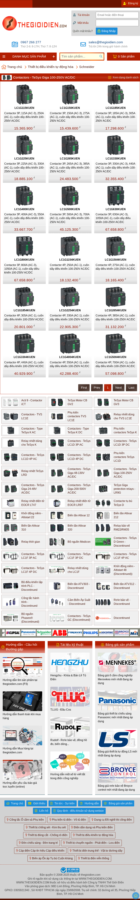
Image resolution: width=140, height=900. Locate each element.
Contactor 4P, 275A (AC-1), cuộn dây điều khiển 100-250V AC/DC (115, 267)
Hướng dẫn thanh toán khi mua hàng (22, 716)
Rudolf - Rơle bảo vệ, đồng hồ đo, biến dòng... (68, 742)
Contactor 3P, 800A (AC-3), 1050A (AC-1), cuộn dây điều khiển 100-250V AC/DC (21, 269)
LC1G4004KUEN (70, 357)
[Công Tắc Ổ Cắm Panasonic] (18, 632)
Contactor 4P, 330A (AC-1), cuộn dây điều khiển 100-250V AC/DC (69, 317)
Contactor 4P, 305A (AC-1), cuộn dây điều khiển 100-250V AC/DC (24, 317)
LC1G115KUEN (24, 107)
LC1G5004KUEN (115, 357)
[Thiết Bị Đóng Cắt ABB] (50, 632)
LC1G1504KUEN (115, 259)
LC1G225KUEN (24, 158)
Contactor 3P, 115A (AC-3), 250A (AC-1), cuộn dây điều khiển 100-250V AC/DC (24, 117)
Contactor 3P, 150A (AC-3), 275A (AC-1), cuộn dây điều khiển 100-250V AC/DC (70, 117)
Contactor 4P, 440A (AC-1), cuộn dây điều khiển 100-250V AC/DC (24, 364)
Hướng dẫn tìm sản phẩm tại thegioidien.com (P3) (20, 682)
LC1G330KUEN (116, 158)
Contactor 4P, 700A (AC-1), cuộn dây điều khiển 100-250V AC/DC (115, 364)
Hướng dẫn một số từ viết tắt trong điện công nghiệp (67, 776)
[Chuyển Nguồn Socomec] (96, 632)
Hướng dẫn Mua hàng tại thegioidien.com (18, 750)
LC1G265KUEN (70, 158)
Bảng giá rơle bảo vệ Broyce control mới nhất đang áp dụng (116, 787)
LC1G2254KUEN (70, 310)
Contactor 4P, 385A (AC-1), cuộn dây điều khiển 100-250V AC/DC (115, 317)
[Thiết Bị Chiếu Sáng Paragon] (65, 632)
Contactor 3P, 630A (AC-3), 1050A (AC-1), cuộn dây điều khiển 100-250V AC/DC (113, 218)
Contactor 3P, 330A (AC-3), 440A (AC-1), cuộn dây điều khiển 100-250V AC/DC (116, 167)
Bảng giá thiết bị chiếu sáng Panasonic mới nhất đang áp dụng (115, 717)
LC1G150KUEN (70, 107)
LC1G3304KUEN (24, 357)
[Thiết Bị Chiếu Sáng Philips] (81, 632)
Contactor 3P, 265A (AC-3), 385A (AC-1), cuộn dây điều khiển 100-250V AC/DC (70, 167)
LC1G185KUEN (116, 107)
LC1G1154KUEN (70, 259)
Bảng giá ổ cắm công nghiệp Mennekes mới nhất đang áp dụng (115, 679)
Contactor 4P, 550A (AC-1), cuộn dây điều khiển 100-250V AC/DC (69, 364)
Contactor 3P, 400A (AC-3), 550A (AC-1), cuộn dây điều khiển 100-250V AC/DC (24, 218)
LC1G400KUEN (24, 209)
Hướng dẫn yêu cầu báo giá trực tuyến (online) (20, 784)
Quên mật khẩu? (83, 31)
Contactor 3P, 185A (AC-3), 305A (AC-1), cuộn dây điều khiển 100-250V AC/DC (116, 117)
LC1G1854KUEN (24, 310)
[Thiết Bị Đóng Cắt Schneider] (34, 632)
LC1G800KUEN (24, 259)
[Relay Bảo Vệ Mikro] (127, 632)
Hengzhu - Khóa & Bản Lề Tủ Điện (68, 677)
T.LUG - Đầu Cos (60, 709)
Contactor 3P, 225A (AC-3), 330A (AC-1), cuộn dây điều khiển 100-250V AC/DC (24, 167)
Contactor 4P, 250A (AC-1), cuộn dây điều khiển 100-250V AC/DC (69, 267)
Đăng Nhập (109, 31)
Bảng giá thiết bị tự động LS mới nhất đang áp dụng (117, 753)
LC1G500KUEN (70, 209)
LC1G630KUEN (116, 209)
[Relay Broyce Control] (112, 632)
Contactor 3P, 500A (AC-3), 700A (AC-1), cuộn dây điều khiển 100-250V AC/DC (70, 218)
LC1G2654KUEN (115, 310)
